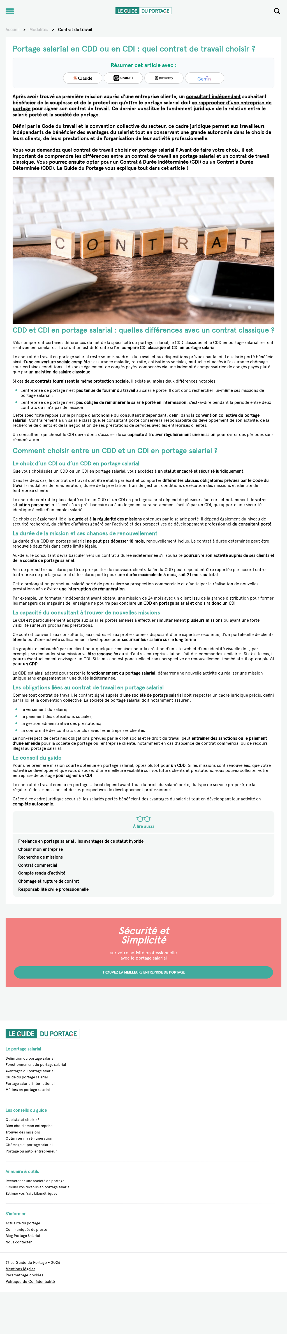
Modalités (38, 29)
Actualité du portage (23, 1223)
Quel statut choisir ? (23, 1120)
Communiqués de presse (26, 1229)
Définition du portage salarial (30, 1058)
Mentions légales (20, 1269)
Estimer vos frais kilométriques (31, 1193)
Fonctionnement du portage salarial (36, 1064)
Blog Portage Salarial (23, 1236)
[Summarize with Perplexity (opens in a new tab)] (164, 78)
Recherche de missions (40, 857)
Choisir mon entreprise (40, 849)
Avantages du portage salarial (30, 1071)
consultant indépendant (213, 96)
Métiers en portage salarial (28, 1090)
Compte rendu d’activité (41, 873)
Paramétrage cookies (24, 1276)
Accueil (13, 29)
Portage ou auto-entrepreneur (31, 1151)
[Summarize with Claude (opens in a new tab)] (82, 78)
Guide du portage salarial (27, 1077)
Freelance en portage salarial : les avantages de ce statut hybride (81, 841)
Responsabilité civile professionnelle (53, 889)
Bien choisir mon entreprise (29, 1126)
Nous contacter (19, 1242)
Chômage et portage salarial (29, 1145)
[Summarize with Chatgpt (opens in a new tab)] (123, 78)
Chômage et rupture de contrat (48, 881)
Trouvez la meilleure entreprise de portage (144, 972)
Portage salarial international (30, 1083)
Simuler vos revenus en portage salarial (38, 1187)
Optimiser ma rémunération (29, 1138)
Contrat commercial (37, 865)
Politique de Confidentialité (30, 1282)
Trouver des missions (23, 1132)
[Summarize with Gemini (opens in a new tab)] (204, 78)
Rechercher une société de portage (35, 1181)
